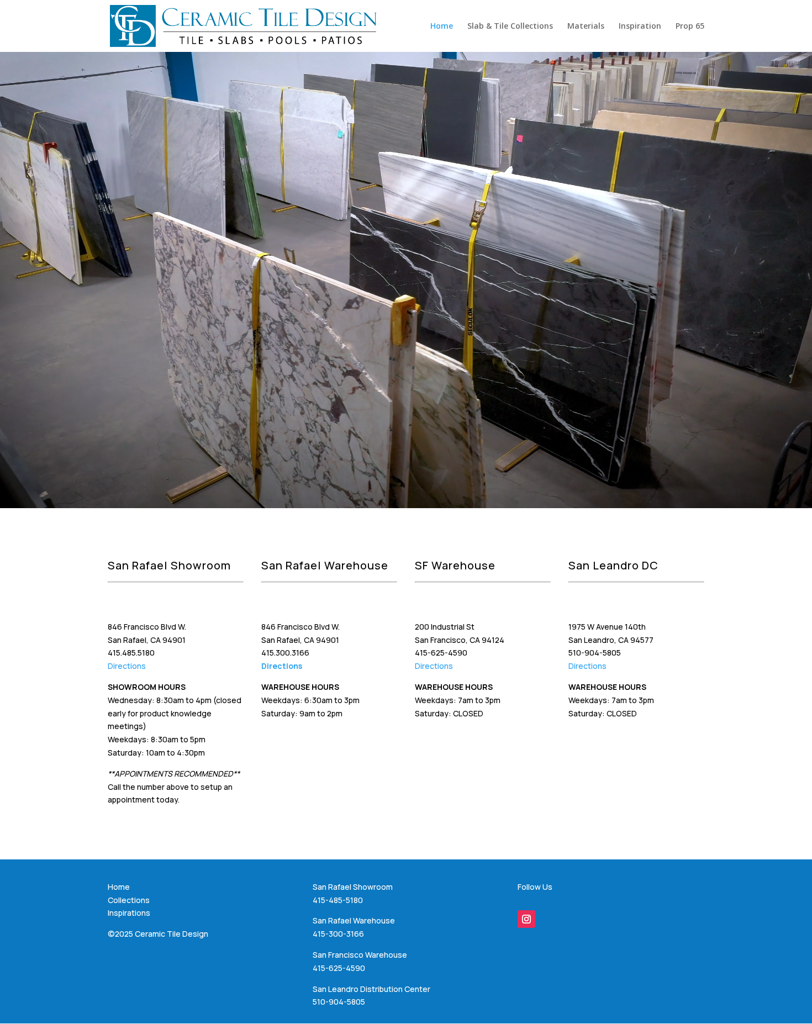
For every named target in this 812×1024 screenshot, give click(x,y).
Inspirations (129, 912)
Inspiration (640, 26)
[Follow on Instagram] (526, 919)
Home (441, 26)
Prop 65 (690, 26)
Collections (129, 900)
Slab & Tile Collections (510, 26)
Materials (585, 26)
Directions (127, 666)
